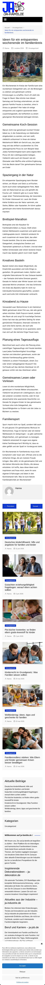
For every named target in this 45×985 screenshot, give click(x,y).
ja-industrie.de (13, 914)
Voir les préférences (22, 978)
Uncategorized (33, 48)
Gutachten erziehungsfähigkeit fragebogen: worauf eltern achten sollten (21, 587)
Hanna (7, 48)
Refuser (22, 972)
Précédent (10, 506)
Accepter (22, 966)
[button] (42, 944)
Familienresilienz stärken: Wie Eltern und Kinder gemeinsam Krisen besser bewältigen (22, 760)
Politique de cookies (22, 982)
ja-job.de (8, 938)
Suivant (35, 506)
